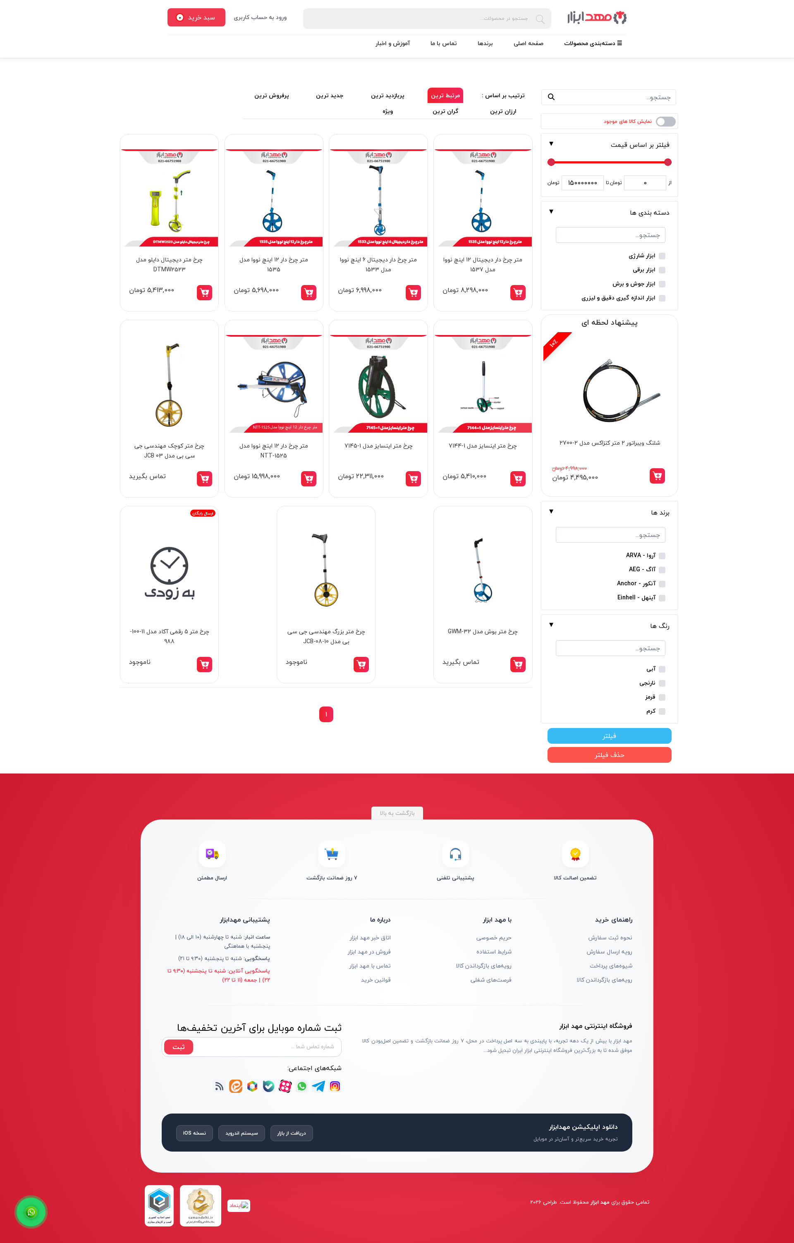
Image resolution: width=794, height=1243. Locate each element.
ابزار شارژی (642, 256)
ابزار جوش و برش (633, 284)
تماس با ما (443, 43)
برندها (485, 43)
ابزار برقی (644, 270)
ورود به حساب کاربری (260, 17)
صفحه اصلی (528, 43)
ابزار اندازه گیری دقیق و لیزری (618, 298)
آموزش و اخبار (392, 43)
